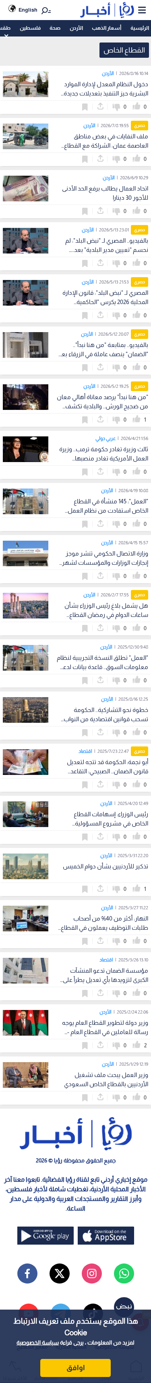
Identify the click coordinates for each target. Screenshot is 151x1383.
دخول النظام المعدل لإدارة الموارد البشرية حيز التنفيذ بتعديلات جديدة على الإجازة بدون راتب (106, 93)
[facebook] (27, 1273)
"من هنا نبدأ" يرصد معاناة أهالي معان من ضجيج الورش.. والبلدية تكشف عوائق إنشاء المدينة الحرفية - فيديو (102, 406)
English (28, 10)
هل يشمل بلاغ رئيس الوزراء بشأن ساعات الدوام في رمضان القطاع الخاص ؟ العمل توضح (106, 614)
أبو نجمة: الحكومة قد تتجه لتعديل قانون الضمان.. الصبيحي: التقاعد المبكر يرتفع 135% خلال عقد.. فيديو (106, 771)
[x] (60, 1273)
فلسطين (30, 28)
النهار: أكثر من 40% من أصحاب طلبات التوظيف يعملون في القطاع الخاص (104, 927)
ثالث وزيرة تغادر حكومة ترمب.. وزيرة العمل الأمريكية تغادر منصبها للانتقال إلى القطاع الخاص (103, 458)
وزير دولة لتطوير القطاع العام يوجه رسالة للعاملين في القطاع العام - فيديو (105, 1031)
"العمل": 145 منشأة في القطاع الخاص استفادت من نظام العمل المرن (108, 510)
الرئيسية (139, 28)
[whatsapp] (124, 1273)
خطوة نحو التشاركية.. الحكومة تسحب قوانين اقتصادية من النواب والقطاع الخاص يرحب (106, 719)
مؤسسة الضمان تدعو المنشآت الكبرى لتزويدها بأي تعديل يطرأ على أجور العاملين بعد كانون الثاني (105, 979)
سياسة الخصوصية (38, 1342)
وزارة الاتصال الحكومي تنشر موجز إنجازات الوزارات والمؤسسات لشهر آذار (105, 562)
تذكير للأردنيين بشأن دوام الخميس (105, 866)
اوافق (75, 1368)
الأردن (76, 28)
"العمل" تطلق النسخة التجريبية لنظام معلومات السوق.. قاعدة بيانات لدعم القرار (102, 666)
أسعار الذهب (106, 28)
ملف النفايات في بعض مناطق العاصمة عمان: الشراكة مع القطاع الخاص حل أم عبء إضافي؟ (106, 145)
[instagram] (92, 1273)
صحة (55, 28)
